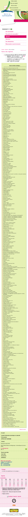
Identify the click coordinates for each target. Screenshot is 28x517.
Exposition (5, 87)
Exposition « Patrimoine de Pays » (8, 310)
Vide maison (5, 298)
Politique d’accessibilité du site (14, 10)
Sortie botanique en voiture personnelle (9, 319)
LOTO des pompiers (6, 145)
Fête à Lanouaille (6, 357)
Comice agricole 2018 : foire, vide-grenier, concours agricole (13, 215)
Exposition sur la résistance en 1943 (9, 400)
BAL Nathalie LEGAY (6, 118)
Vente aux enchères (6, 343)
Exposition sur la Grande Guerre (8, 354)
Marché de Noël (5, 85)
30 (26, 485)
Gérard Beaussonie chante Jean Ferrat (9, 412)
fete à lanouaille (5, 110)
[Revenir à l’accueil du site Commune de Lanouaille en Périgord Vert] (7, 16)
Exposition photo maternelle (7, 168)
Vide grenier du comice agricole (8, 129)
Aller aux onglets (14, 3)
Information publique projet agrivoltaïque (9, 74)
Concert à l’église (6, 202)
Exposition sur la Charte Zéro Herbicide (9, 368)
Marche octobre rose (6, 127)
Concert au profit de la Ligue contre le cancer (10, 141)
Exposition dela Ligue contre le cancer (9, 213)
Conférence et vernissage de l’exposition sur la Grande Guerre (13, 353)
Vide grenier (5, 157)
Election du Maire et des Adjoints (8, 373)
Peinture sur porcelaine (7, 386)
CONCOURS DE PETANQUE (8, 89)
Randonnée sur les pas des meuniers (9, 218)
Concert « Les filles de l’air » (7, 332)
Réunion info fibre (6, 119)
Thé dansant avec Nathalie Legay (8, 414)
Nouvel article (5, 101)
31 (18, 480)
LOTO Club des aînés (6, 125)
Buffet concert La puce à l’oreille (8, 223)
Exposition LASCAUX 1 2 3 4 (8, 300)
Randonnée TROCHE (6, 198)
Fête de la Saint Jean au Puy (8, 315)
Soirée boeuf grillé (6, 390)
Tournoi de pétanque (6, 108)
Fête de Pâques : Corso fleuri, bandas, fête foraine (11, 420)
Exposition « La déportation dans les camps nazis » (11, 393)
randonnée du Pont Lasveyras (8, 167)
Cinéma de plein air (6, 160)
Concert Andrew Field (6, 187)
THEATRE (5, 128)
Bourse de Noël (5, 340)
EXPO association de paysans (8, 146)
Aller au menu (14, 5)
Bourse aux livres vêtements (7, 330)
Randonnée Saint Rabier (7, 182)
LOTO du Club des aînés (7, 265)
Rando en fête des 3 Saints (7, 318)
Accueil (3, 49)
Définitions (3, 457)
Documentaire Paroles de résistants (9, 104)
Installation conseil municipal (7, 181)
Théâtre (4, 221)
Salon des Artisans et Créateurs (8, 220)
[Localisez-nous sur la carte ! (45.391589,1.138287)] (14, 502)
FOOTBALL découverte (7, 303)
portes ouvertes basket (7, 176)
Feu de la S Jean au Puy (7, 112)
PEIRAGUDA (5, 137)
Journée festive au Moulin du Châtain (9, 222)
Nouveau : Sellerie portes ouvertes (8, 203)
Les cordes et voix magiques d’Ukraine (9, 392)
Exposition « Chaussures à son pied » (9, 241)
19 (10, 484)
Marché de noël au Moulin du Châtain (9, 291)
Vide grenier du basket (6, 164)
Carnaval (4, 333)
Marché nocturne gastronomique (8, 397)
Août (2, 478)
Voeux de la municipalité (7, 380)
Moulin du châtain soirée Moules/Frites (9, 317)
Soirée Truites (5, 329)
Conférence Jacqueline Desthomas (9, 183)
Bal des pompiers (6, 399)
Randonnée (5, 259)
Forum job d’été (5, 142)
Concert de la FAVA (6, 356)
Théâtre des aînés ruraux (7, 331)
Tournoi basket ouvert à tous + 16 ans (9, 250)
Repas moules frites (6, 349)
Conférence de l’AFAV (6, 143)
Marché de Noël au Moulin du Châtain (9, 185)
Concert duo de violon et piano (8, 242)
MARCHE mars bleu (6, 82)
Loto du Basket (5, 377)
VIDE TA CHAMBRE (6, 149)
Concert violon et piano (7, 272)
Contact (3, 441)
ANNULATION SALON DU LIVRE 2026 (9, 75)
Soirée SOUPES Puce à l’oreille (8, 121)
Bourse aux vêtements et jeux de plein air (10, 410)
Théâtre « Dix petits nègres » (8, 302)
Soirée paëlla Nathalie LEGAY (8, 159)
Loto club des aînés (6, 84)
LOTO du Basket (6, 237)
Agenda (6, 49)
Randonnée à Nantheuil (7, 289)
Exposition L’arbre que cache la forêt (9, 177)
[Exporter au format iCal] (23, 56)
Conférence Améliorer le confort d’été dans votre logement (12, 106)
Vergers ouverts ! (6, 71)
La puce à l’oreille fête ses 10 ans (8, 139)
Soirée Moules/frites (6, 275)
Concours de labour (6, 156)
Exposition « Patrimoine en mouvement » (9, 273)
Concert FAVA (5, 398)
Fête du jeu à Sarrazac (7, 322)
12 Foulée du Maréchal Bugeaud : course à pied (11, 426)
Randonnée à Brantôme (7, 320)
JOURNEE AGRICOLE (7, 90)
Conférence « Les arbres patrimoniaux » (9, 355)
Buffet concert (5, 411)
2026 (4, 478)
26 (10, 485)
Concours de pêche (6, 260)
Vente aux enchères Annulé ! (8, 295)
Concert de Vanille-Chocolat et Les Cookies (10, 266)
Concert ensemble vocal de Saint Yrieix (9, 418)
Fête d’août (5, 396)
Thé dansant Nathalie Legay (7, 184)
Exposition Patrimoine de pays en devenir (10, 219)
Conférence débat (6, 361)
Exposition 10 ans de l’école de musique (9, 140)
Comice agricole (5, 179)
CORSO (4, 120)
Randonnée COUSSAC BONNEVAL (9, 236)
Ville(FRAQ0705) (4, 448)
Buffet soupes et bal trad (7, 205)
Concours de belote (6, 369)
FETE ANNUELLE (6, 73)
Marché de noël (5, 234)
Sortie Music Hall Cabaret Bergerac (9, 389)
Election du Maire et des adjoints (8, 245)
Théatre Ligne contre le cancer (8, 93)
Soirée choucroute (6, 288)
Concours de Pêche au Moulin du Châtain (10, 285)
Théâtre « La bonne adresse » (8, 286)
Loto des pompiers (6, 212)
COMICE (4, 103)
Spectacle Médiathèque (7, 370)
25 (6, 485)
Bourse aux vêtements (6, 316)
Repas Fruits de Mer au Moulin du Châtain (10, 292)
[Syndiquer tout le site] (14, 505)
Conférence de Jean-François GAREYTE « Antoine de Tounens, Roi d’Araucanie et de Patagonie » (14, 268)
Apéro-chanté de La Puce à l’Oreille (9, 415)
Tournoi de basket (6, 360)
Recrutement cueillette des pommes (9, 72)
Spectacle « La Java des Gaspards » (9, 378)
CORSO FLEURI (6, 94)
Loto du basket (5, 200)
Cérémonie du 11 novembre (7, 342)
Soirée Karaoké (5, 299)
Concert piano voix (6, 150)
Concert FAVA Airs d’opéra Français (9, 274)
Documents (3, 455)
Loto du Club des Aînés (7, 296)
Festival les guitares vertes (7, 407)
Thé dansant (5, 262)
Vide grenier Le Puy (6, 109)
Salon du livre (5, 162)
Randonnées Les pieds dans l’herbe (9, 283)
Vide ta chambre (5, 105)
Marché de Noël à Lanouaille (7, 290)
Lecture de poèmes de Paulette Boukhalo (9, 166)
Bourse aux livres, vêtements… (8, 417)
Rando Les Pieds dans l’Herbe (8, 232)
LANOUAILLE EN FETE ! (7, 309)
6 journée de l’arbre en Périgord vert (9, 425)
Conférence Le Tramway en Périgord (9, 123)
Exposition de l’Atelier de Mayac (8, 419)
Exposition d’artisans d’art (7, 170)
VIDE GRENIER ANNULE (7, 178)
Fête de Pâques (5, 144)
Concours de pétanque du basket (8, 130)
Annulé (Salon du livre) (6, 111)
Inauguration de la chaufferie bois (8, 406)
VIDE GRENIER (5, 91)
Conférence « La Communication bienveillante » (11, 321)
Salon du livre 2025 (6, 92)
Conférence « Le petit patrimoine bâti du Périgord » (11, 311)
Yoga (4, 206)
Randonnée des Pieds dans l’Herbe (9, 341)
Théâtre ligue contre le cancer (8, 86)
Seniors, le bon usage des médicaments (9, 233)
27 (14, 485)
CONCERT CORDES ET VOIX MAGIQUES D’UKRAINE (12, 216)
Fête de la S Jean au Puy (7, 196)
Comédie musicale (6, 158)
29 (22, 485)
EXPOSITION (5, 102)
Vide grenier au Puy (6, 131)
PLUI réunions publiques (7, 83)
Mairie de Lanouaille (6, 460)
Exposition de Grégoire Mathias (8, 161)
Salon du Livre (5, 323)
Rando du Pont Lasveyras (7, 204)
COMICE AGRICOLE (6, 88)
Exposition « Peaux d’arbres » (8, 395)
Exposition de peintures (7, 284)
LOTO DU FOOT (6, 224)
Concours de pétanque (6, 276)
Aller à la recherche (14, 7)
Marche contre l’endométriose (8, 165)
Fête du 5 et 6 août (6, 243)
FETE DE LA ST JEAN (7, 163)
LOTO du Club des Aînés (7, 186)
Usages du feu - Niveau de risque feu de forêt (11, 491)
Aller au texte (14, 1)
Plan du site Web (4, 452)
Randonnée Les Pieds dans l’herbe (8, 238)
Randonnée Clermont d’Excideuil (8, 270)
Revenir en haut (23, 429)
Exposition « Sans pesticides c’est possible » (10, 269)
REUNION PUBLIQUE (6, 126)
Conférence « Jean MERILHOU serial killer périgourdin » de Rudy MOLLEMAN (13, 294)
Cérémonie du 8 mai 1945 (7, 413)
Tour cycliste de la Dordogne (7, 277)
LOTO (4, 339)
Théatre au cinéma (6, 148)
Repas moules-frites (6, 388)
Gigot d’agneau (5, 358)
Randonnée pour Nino (6, 351)
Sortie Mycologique (6, 301)
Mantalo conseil (22, 514)
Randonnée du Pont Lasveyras (8, 225)
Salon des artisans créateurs (7, 199)
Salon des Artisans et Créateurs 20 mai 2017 (10, 251)
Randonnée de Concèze (7, 239)
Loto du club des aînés (7, 214)
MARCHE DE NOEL (6, 147)
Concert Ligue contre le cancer (8, 122)
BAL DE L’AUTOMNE (6, 107)
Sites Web (3, 454)
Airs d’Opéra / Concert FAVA (7, 312)
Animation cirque (6, 138)
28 (18, 485)
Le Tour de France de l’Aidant (8, 335)
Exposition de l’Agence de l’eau (8, 189)
